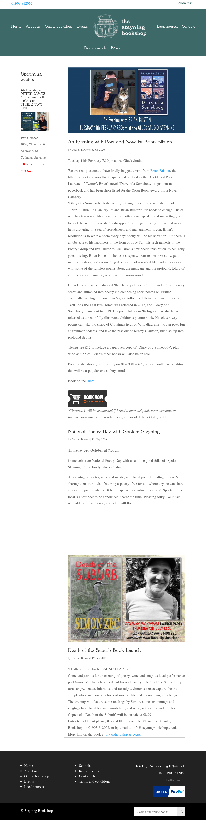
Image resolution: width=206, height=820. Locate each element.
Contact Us (87, 776)
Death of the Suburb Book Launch (104, 650)
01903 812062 (21, 3)
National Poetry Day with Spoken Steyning (114, 431)
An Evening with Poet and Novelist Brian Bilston (120, 141)
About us (33, 26)
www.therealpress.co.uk (123, 734)
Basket (116, 48)
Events (82, 26)
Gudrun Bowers (81, 149)
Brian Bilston (160, 170)
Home (16, 26)
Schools (188, 26)
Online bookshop (58, 26)
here (92, 380)
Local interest (167, 26)
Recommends (95, 48)
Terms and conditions (94, 781)
